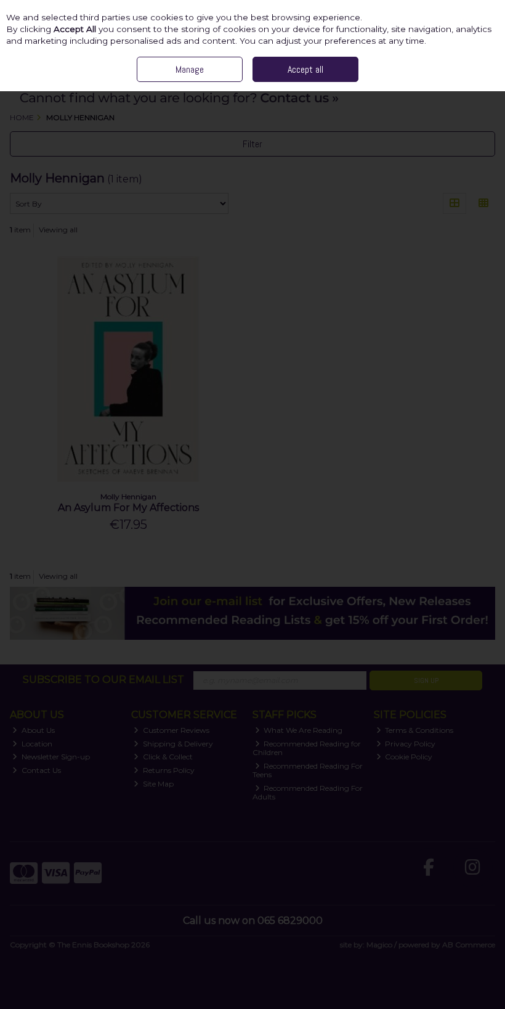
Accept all (305, 69)
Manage (190, 69)
